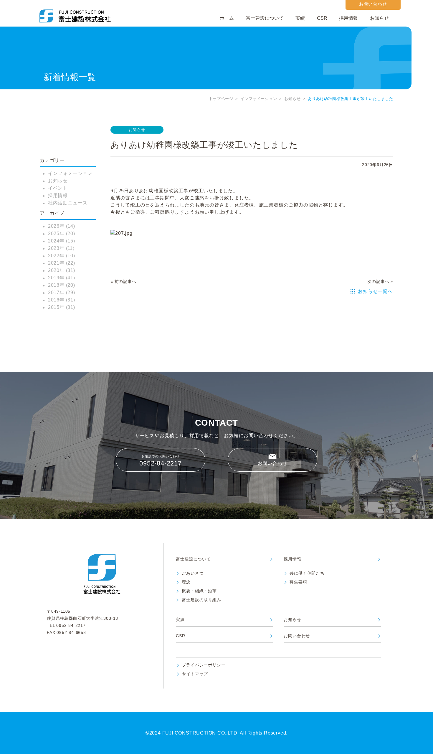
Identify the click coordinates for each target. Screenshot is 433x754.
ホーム (227, 18)
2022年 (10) (61, 255)
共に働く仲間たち (307, 573)
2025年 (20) (61, 233)
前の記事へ (125, 281)
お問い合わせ (272, 463)
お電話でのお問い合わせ (160, 461)
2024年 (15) (61, 240)
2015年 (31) (61, 307)
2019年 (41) (61, 277)
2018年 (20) (61, 285)
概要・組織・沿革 (199, 591)
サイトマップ (195, 674)
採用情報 (348, 18)
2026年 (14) (61, 226)
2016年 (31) (61, 299)
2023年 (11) (61, 248)
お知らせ (379, 18)
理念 (186, 582)
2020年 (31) (61, 270)
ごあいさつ (193, 573)
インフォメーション (258, 98)
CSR (322, 18)
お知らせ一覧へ (375, 291)
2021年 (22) (61, 262)
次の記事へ (378, 281)
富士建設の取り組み (201, 600)
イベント (58, 188)
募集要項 (298, 582)
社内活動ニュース (67, 202)
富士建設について (265, 18)
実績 (300, 18)
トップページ (221, 98)
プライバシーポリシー (204, 665)
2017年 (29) (61, 292)
